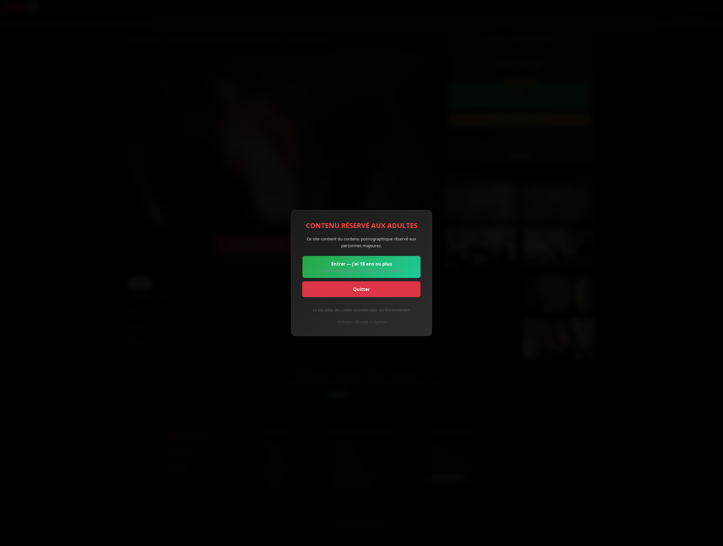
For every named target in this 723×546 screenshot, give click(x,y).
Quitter (361, 289)
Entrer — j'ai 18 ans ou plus (361, 267)
